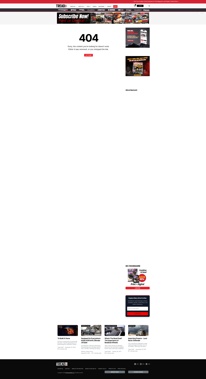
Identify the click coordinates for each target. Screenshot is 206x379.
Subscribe (101, 6)
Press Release (122, 368)
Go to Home (88, 55)
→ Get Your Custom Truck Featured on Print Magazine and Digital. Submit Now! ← (141, 1)
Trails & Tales (132, 325)
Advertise (60, 368)
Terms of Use (112, 368)
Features (60, 325)
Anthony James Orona (87, 351)
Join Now (137, 314)
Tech (88, 6)
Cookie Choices (138, 372)
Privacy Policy (102, 368)
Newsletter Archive (77, 368)
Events (109, 6)
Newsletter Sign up (90, 368)
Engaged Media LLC (70, 372)
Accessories (108, 325)
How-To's (114, 325)
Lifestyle (81, 6)
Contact (67, 368)
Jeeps (88, 325)
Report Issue (115, 372)
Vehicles (72, 6)
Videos (94, 6)
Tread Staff (60, 347)
